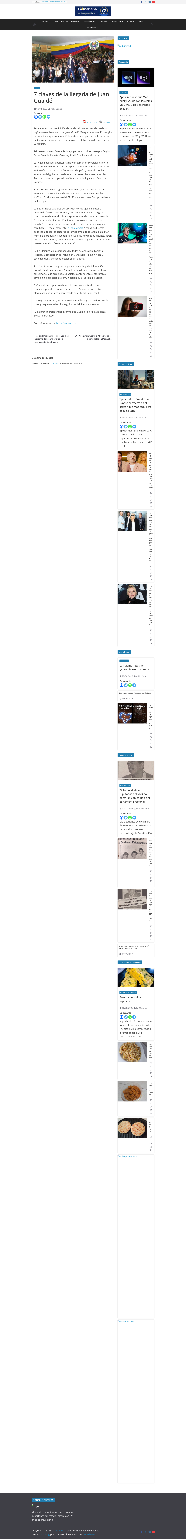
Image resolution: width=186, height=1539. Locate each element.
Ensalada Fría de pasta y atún (150, 1051)
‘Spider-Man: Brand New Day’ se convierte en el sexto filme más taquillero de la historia (135, 404)
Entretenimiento (125, 394)
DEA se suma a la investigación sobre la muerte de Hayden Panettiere (151, 605)
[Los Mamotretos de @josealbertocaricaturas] (132, 726)
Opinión (64, 22)
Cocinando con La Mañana (128, 992)
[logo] (35, 1506)
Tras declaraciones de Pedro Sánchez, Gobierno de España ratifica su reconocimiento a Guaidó (51, 339)
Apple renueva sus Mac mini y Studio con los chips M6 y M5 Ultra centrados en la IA (135, 102)
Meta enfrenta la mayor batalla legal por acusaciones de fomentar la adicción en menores (151, 249)
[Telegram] (48, 117)
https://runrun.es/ (66, 323)
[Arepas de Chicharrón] (132, 1135)
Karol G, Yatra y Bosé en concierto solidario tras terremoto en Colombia (151, 471)
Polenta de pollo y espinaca (130, 999)
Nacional (104, 22)
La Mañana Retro (125, 785)
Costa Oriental (90, 22)
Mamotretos (124, 661)
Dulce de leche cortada (151, 1089)
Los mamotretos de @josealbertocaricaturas (135, 693)
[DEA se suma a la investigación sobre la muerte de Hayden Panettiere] (132, 615)
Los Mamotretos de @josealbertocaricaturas (134, 667)
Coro (55, 22)
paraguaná (75, 22)
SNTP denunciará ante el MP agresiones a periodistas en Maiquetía (93, 337)
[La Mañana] (34, 24)
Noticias (44, 22)
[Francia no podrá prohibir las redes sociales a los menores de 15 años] (132, 327)
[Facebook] (36, 117)
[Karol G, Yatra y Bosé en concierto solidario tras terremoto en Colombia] (132, 480)
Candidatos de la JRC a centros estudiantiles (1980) (151, 853)
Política (37, 88)
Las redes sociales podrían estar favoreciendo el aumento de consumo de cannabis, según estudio (151, 174)
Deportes (130, 22)
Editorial (141, 22)
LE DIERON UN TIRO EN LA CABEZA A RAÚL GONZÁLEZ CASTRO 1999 (134, 947)
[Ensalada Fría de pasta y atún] (132, 1061)
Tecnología (123, 92)
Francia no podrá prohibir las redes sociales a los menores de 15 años (151, 317)
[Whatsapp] (44, 117)
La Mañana (141, 115)
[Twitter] (40, 117)
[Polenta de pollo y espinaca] (136, 978)
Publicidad (91, 27)
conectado (54, 363)
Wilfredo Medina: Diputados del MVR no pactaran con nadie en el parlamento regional (134, 795)
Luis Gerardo (142, 808)
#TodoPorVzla (75, 228)
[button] (49, 22)
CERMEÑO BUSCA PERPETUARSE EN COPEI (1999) (150, 906)
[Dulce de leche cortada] (132, 1098)
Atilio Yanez (56, 108)
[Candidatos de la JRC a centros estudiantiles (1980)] (132, 863)
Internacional (117, 22)
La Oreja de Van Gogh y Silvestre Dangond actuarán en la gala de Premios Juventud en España (151, 537)
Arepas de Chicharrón (150, 1125)
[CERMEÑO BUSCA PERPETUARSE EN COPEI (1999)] (132, 916)
